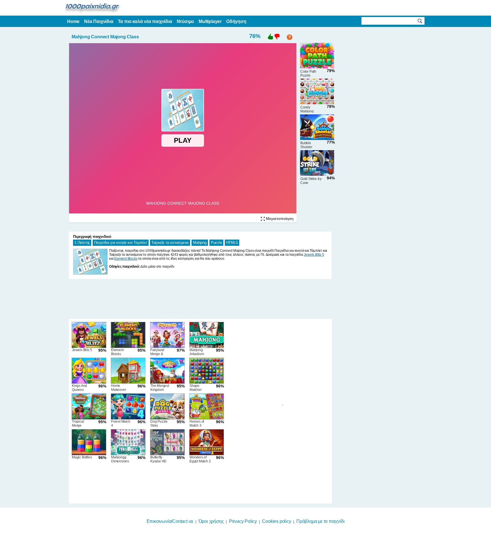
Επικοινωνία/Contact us (170, 521)
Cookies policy (276, 521)
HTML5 (232, 242)
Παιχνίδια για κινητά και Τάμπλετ (120, 242)
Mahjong (200, 242)
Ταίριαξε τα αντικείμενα (170, 242)
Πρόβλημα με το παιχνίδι (320, 521)
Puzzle (216, 242)
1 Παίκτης (82, 242)
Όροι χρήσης (211, 521)
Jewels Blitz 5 (314, 255)
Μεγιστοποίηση (279, 218)
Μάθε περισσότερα (242, 537)
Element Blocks (125, 259)
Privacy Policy (243, 521)
